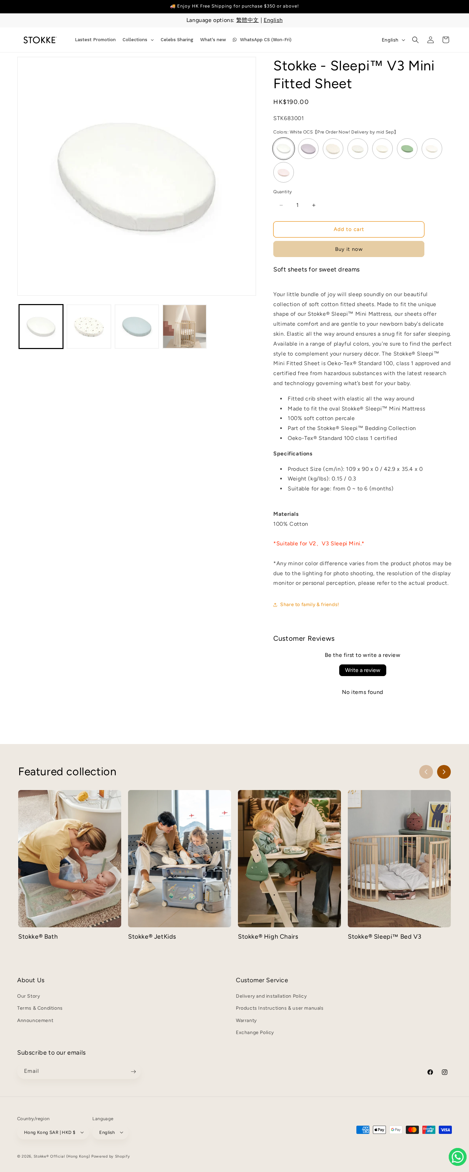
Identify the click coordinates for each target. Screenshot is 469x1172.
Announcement (35, 1020)
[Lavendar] (308, 149)
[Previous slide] (426, 772)
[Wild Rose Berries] (283, 172)
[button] (415, 39)
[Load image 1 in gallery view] (41, 326)
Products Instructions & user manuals (280, 1008)
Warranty (246, 1020)
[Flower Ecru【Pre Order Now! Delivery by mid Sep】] (333, 149)
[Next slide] (444, 772)
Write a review (362, 670)
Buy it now (349, 249)
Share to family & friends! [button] (309, 604)
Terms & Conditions (40, 1008)
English (273, 20)
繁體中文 (247, 20)
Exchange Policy (255, 1032)
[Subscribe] (133, 1071)
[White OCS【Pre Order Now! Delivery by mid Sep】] (283, 149)
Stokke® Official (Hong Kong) (62, 1156)
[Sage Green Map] (357, 149)
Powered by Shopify (110, 1156)
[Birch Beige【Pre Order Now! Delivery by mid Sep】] (432, 149)
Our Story (28, 996)
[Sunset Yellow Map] (382, 149)
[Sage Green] (407, 149)
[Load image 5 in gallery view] (137, 326)
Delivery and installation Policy (271, 996)
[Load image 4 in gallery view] (89, 326)
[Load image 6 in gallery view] (184, 326)
